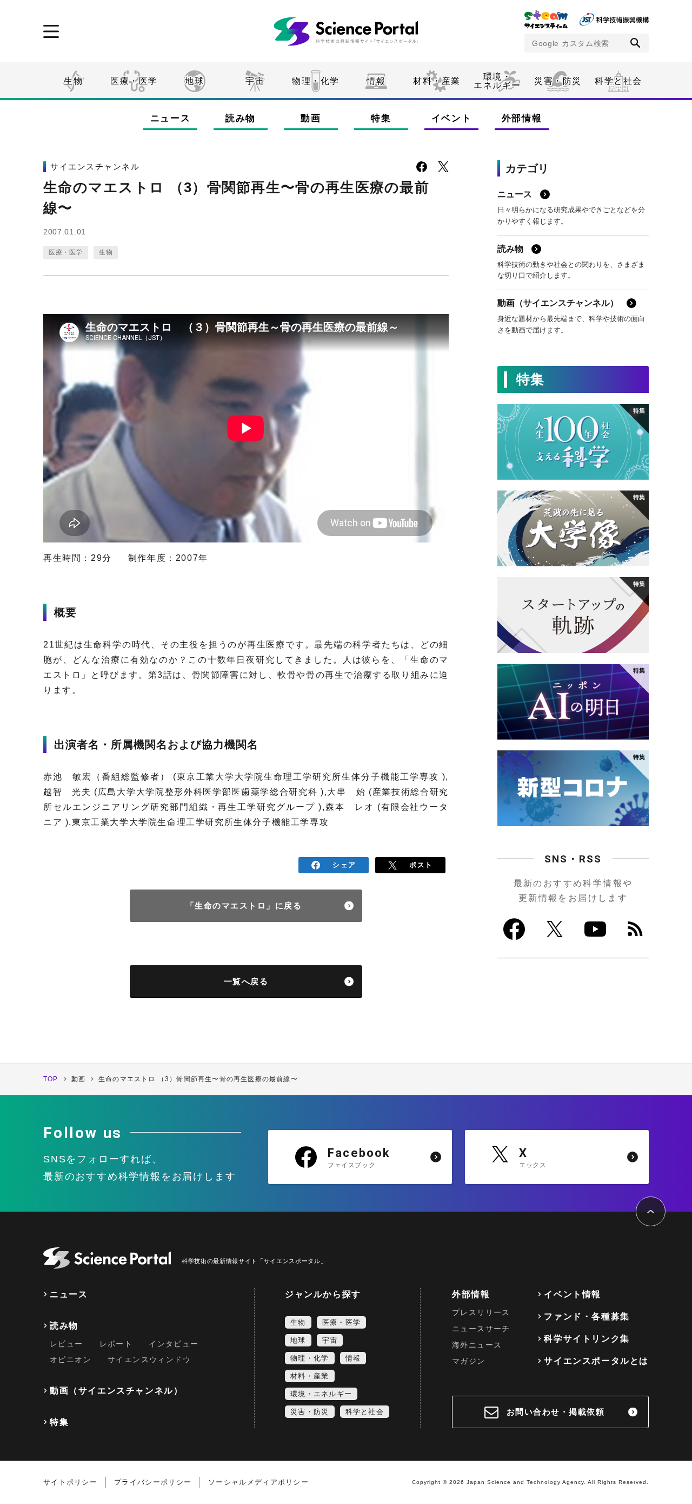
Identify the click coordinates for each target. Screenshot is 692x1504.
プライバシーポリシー (152, 1482)
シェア (344, 865)
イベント (451, 118)
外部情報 (522, 118)
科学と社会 (618, 81)
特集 (381, 118)
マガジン (468, 1361)
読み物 (240, 118)
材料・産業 (437, 81)
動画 (311, 118)
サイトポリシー (70, 1482)
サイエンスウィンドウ (149, 1359)
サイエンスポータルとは (596, 1360)
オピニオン (70, 1359)
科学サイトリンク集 (586, 1338)
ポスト (420, 865)
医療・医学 (134, 81)
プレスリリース (481, 1312)
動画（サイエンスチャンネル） (116, 1390)
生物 (73, 81)
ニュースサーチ (481, 1328)
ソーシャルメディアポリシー (258, 1482)
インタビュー (173, 1343)
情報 (376, 81)
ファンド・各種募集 (586, 1316)
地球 (194, 81)
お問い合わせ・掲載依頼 (556, 1411)
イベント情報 (572, 1294)
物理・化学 (316, 81)
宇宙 (254, 81)
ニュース (170, 118)
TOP (50, 1079)
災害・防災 (558, 81)
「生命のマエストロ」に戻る (244, 905)
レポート (116, 1343)
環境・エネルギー (321, 1394)
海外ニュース (477, 1344)
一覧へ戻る (246, 981)
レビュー (66, 1343)
